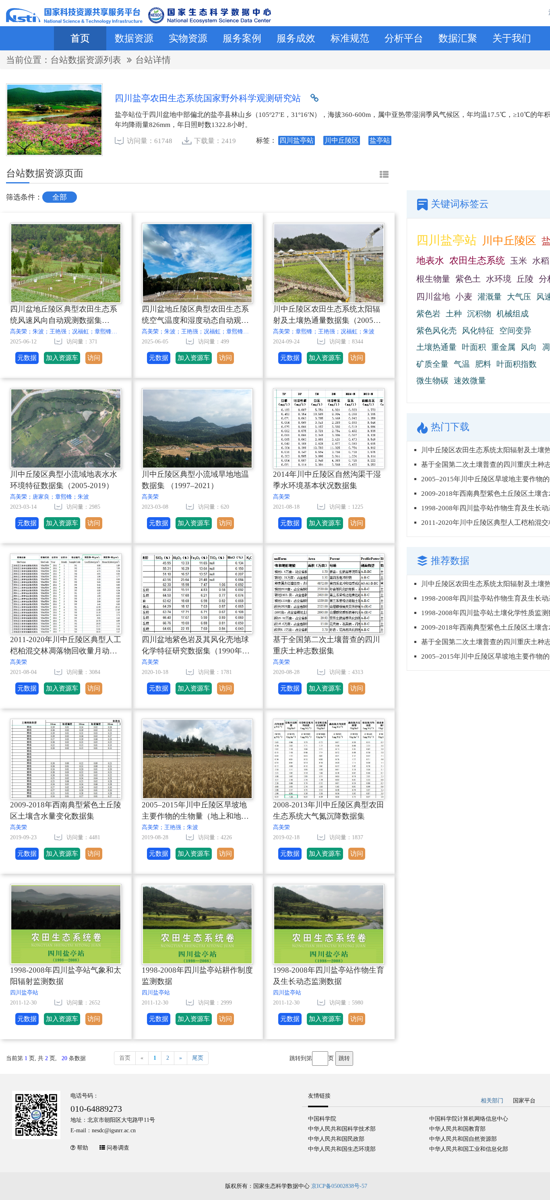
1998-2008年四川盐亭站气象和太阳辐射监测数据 (65, 976)
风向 (529, 347)
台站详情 (153, 60)
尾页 (197, 1058)
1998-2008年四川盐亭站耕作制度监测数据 (197, 976)
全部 (59, 197)
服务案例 (242, 38)
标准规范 (350, 38)
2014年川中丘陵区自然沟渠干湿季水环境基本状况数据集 (327, 480)
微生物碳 (432, 380)
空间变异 (515, 330)
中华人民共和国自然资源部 (463, 1139)
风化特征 (478, 330)
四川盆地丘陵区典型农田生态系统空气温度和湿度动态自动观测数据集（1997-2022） (195, 316)
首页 (80, 38)
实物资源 (188, 38)
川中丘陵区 (509, 241)
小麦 (463, 297)
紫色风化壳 (436, 330)
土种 (454, 313)
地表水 (430, 261)
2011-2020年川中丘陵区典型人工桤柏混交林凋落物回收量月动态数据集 (65, 646)
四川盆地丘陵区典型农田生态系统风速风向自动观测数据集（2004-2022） (63, 316)
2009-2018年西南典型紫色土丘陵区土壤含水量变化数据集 (65, 811)
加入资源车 (62, 357)
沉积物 (479, 313)
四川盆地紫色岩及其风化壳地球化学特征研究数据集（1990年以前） (196, 646)
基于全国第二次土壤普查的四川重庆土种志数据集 (326, 645)
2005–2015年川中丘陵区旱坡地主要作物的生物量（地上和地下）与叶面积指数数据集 (194, 812)
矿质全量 (432, 364)
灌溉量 (490, 296)
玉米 (518, 261)
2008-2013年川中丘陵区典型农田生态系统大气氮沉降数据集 (328, 811)
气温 (462, 364)
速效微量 (470, 380)
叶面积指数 (516, 364)
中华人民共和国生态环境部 (342, 1149)
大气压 (519, 296)
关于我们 (511, 38)
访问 (93, 357)
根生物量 (433, 279)
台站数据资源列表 (87, 60)
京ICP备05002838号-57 (339, 1186)
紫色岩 (428, 313)
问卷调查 (118, 1148)
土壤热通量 (436, 347)
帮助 (82, 1148)
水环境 (498, 279)
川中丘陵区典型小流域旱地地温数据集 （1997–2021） (195, 480)
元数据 (27, 357)
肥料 (483, 364)
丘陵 (525, 279)
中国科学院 (322, 1119)
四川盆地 (433, 297)
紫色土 (468, 279)
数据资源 (134, 38)
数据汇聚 (457, 38)
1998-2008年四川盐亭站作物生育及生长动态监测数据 (328, 976)
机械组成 (512, 313)
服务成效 (296, 38)
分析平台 (404, 38)
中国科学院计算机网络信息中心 (468, 1119)
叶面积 (474, 347)
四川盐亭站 (446, 240)
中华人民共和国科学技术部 (342, 1129)
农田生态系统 (477, 261)
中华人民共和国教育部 (457, 1129)
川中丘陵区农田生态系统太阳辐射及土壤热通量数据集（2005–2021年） (326, 316)
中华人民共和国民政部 (336, 1139)
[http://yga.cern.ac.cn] (314, 98)
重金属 (503, 347)
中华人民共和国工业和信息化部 (468, 1149)
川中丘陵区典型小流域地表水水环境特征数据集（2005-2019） (63, 480)
